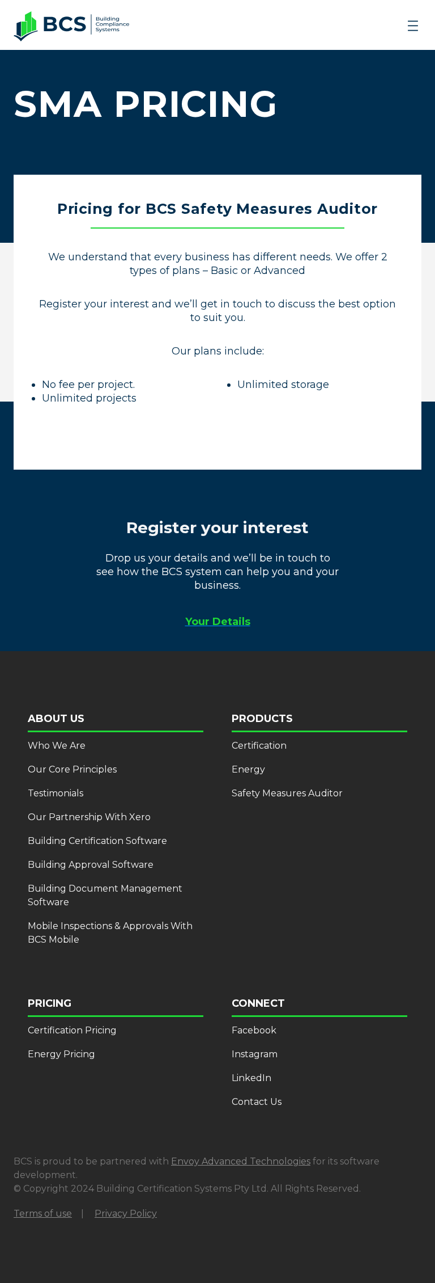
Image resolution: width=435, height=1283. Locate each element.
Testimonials (55, 793)
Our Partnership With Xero (89, 817)
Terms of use (43, 1213)
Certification (259, 745)
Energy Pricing (61, 1054)
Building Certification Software (97, 840)
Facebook (254, 1030)
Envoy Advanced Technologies (240, 1161)
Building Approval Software (90, 864)
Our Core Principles (72, 769)
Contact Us (257, 1101)
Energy (248, 769)
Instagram (255, 1054)
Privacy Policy (126, 1213)
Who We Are (57, 745)
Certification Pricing (72, 1030)
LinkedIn (251, 1078)
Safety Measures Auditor (287, 793)
